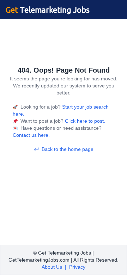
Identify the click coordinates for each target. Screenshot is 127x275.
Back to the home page (67, 149)
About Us (52, 267)
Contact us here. (31, 135)
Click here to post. (84, 121)
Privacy (77, 267)
